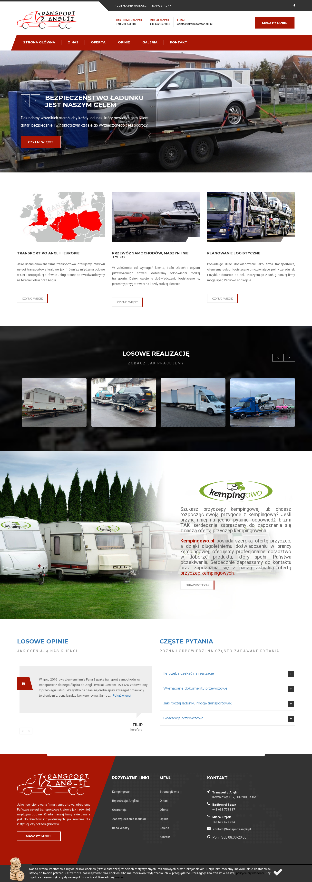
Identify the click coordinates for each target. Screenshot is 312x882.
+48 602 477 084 (160, 24)
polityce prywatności (250, 873)
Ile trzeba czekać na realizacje (188, 673)
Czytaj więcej (40, 149)
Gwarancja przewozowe (183, 718)
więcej (119, 877)
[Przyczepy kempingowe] (236, 491)
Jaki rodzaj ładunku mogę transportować (197, 703)
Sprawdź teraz (197, 585)
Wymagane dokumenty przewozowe (195, 688)
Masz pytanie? (275, 23)
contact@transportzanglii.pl (195, 24)
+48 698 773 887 (126, 24)
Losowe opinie (42, 641)
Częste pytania (186, 641)
